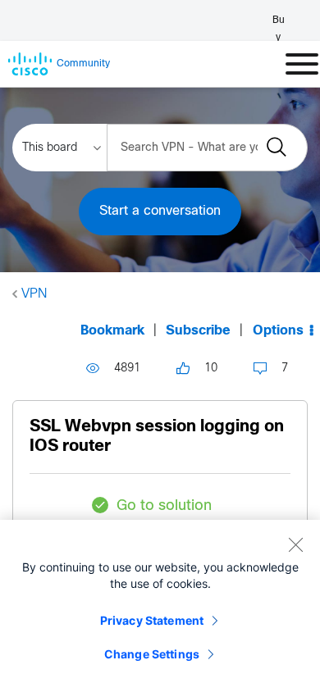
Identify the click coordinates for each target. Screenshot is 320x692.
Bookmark (112, 331)
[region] (160, 606)
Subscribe (198, 331)
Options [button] (278, 331)
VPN (34, 294)
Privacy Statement (151, 620)
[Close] (295, 544)
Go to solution (164, 506)
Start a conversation (160, 211)
